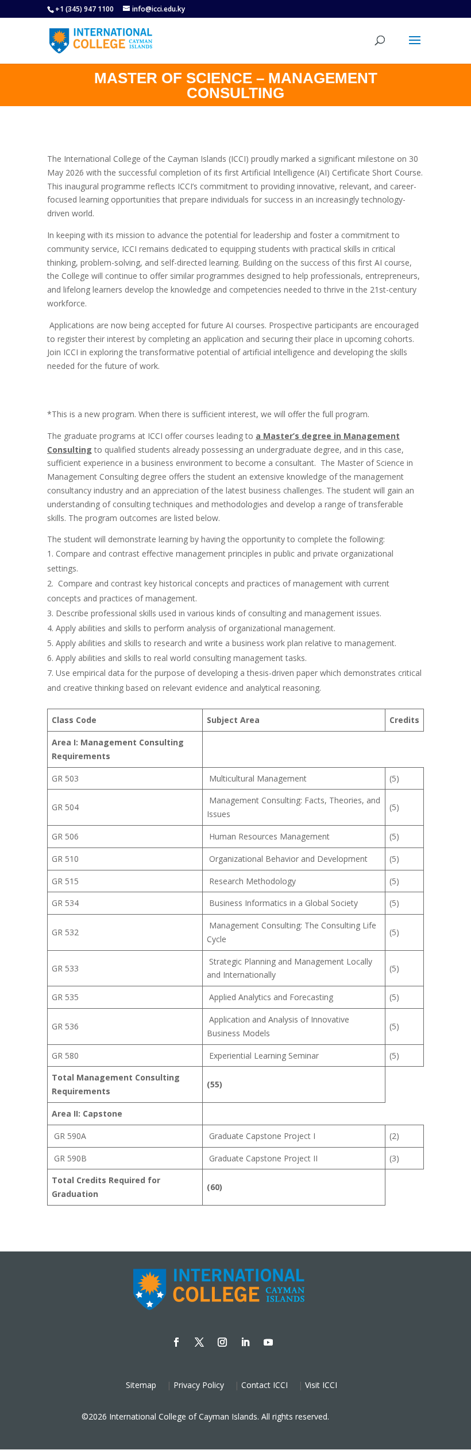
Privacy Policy (198, 1384)
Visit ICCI (321, 1384)
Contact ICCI (264, 1384)
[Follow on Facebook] (176, 1342)
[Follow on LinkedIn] (245, 1342)
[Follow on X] (199, 1342)
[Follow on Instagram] (222, 1342)
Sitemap (141, 1384)
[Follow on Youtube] (268, 1342)
